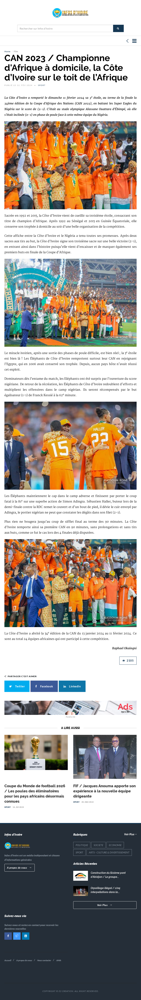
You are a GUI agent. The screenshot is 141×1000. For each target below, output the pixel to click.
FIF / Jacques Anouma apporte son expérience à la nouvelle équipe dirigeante (104, 791)
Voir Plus (129, 834)
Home (7, 51)
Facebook (46, 686)
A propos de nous (17, 867)
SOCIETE (98, 845)
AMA (58, 960)
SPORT (7, 807)
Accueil (7, 960)
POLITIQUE (82, 845)
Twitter (19, 686)
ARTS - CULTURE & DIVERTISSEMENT (109, 852)
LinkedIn (74, 686)
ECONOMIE (115, 845)
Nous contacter (44, 960)
